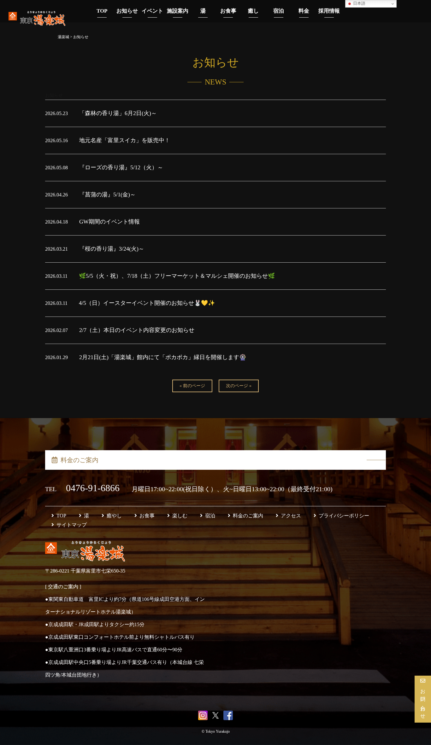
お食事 (147, 515)
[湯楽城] (37, 21)
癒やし (114, 515)
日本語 (358, 3)
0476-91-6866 (94, 488)
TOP (61, 515)
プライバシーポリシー (344, 515)
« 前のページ (192, 385)
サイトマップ (71, 524)
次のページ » (238, 385)
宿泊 (210, 515)
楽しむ (179, 515)
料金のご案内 (79, 460)
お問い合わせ (423, 701)
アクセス (291, 515)
